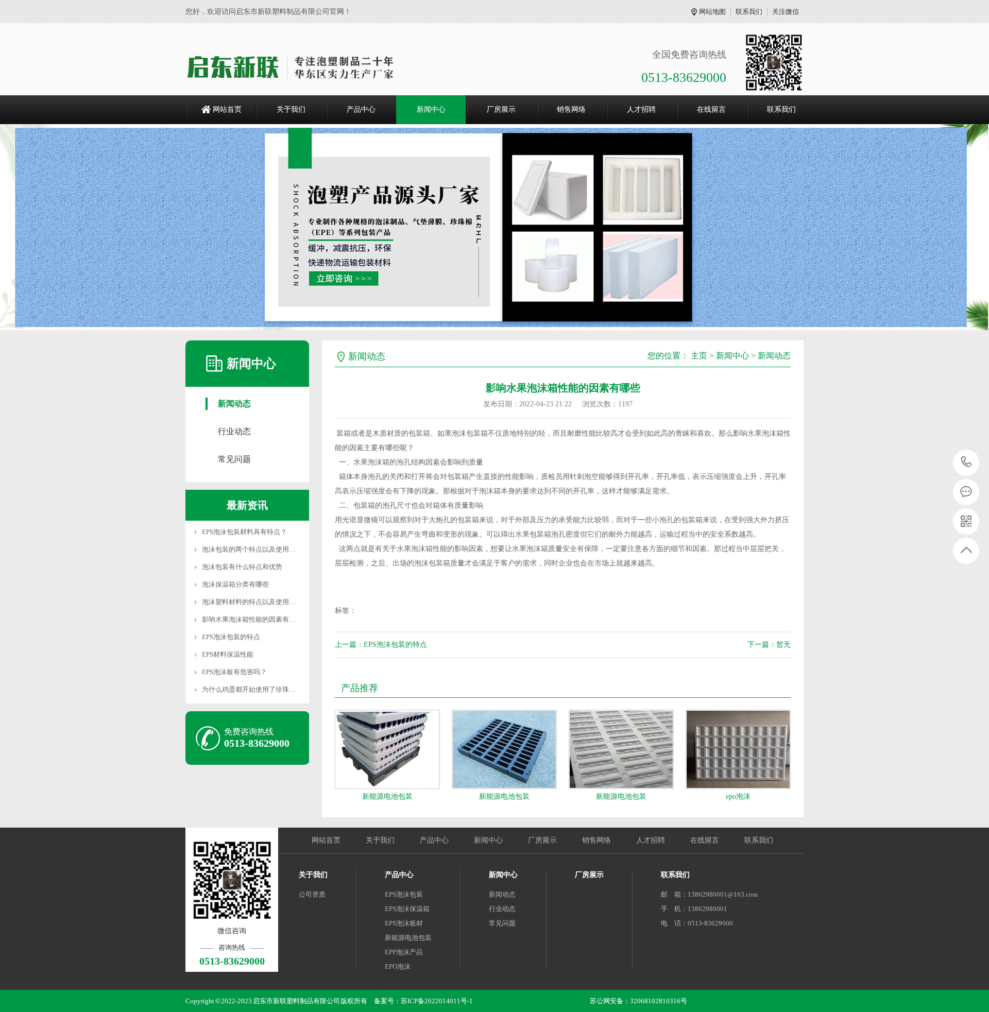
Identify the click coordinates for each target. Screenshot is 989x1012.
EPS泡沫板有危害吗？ (234, 672)
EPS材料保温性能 (227, 654)
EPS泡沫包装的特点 (231, 637)
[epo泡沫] (738, 749)
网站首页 (227, 109)
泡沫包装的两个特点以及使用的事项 (255, 549)
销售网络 (571, 109)
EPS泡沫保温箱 (407, 909)
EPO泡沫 (398, 966)
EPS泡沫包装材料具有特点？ (244, 532)
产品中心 (361, 109)
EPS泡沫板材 (404, 923)
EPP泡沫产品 (404, 952)
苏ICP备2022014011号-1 (437, 1001)
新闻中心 (431, 109)
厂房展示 (501, 109)
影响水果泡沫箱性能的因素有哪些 (252, 619)
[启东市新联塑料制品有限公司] (295, 67)
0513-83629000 (966, 462)
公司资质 (312, 894)
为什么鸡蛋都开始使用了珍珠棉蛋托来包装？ (269, 689)
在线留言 (711, 109)
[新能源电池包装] (387, 749)
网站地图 (712, 11)
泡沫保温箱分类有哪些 (235, 584)
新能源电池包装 (387, 796)
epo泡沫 (738, 796)
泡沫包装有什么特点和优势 (242, 567)
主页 (699, 355)
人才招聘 (641, 109)
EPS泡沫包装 (404, 894)
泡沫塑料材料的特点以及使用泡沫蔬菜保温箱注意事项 (282, 602)
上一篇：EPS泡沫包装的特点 (381, 644)
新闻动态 (234, 403)
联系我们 (749, 11)
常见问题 (234, 459)
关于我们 (291, 109)
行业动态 (234, 431)
